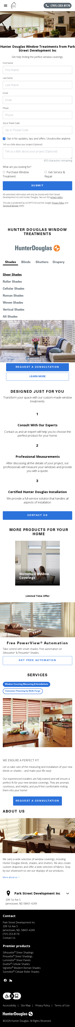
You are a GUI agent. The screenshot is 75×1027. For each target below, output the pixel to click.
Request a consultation (37, 801)
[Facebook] (5, 980)
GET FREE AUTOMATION (37, 660)
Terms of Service (10, 205)
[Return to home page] (21, 5)
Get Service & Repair (54, 174)
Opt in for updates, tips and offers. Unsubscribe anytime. (39, 138)
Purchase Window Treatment (16, 174)
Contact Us (37, 515)
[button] (5, 5)
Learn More (37, 376)
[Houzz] (10, 980)
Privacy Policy (58, 202)
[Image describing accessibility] (12, 996)
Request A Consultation (37, 367)
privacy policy (56, 197)
